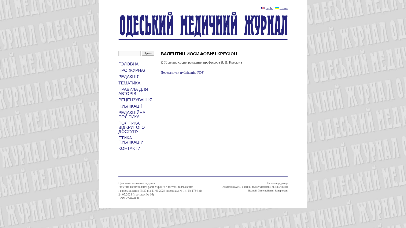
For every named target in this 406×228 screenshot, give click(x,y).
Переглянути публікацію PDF (182, 72)
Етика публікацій (131, 140)
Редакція (129, 76)
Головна (128, 64)
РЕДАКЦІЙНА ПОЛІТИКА (131, 114)
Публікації (130, 106)
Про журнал (132, 70)
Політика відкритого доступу (131, 127)
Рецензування (135, 100)
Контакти (129, 148)
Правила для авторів (133, 91)
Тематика (129, 83)
